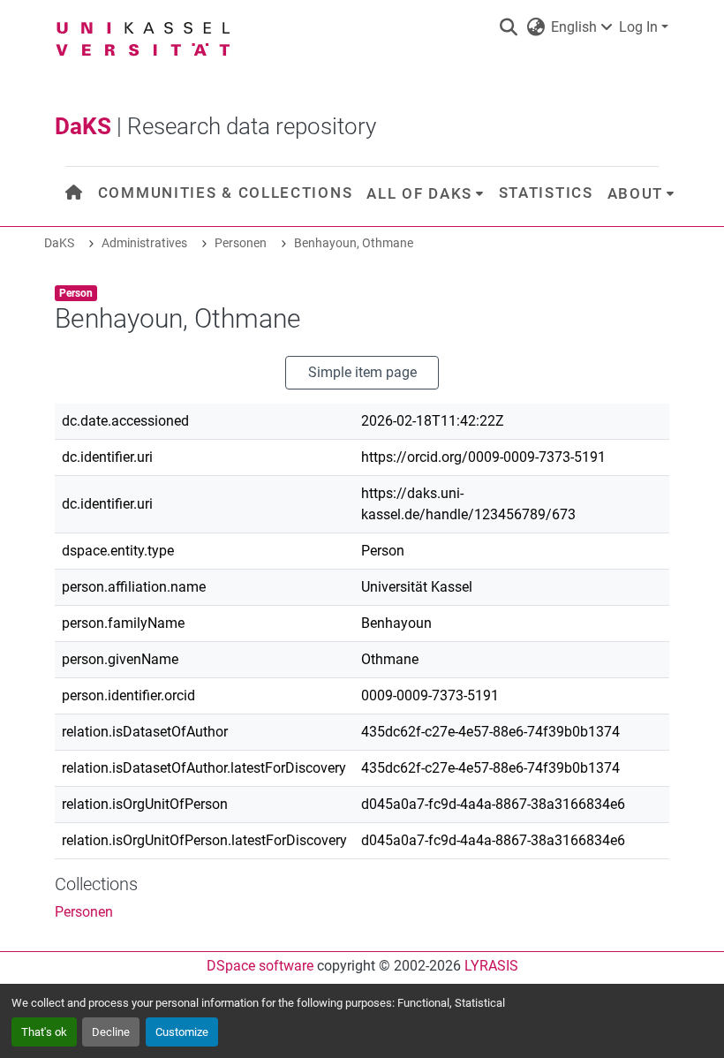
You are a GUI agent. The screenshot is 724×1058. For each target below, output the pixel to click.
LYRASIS (491, 965)
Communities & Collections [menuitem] (225, 192)
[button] (508, 27)
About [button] (635, 193)
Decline (111, 1032)
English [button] (573, 27)
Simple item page (362, 372)
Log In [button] (640, 27)
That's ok (44, 1032)
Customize (181, 1032)
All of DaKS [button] (419, 193)
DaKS (59, 243)
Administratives (144, 243)
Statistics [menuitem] (546, 192)
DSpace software (260, 965)
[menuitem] (74, 193)
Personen (241, 243)
